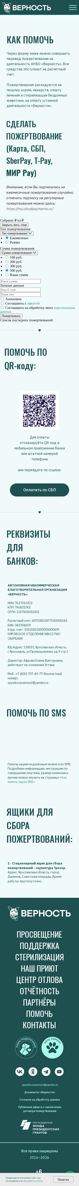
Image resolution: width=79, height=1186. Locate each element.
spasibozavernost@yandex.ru (40, 1084)
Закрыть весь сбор (14, 225)
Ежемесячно (19, 238)
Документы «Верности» (39, 1092)
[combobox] (17, 233)
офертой (33, 303)
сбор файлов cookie (33, 1180)
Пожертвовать (11, 316)
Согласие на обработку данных (40, 1099)
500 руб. (16, 270)
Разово (15, 242)
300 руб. (16, 266)
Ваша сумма (19, 275)
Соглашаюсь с (22, 303)
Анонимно (13, 299)
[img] (19, 1071)
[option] (41, 238)
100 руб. (16, 257)
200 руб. (16, 262)
